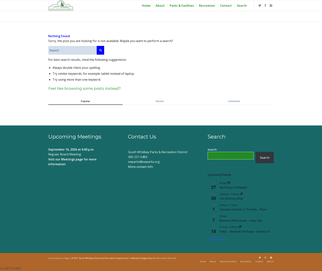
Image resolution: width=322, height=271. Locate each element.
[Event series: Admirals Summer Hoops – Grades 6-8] (240, 226)
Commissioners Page (58, 258)
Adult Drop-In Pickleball (233, 187)
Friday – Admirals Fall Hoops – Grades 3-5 (245, 231)
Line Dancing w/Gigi (231, 198)
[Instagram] (271, 5)
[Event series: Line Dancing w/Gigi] (241, 194)
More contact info (140, 167)
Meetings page (72, 159)
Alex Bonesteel (159, 258)
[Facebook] (265, 5)
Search (212, 149)
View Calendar (216, 239)
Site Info (172, 258)
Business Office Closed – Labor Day (241, 220)
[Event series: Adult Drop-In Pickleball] (228, 182)
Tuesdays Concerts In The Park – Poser (243, 209)
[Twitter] (260, 5)
